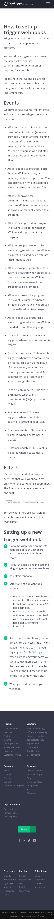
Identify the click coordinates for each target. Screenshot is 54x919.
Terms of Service (12, 812)
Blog (29, 778)
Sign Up (7, 739)
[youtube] (33, 840)
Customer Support (35, 774)
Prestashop (9, 890)
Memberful (40, 879)
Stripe (37, 875)
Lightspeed (9, 883)
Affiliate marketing (36, 728)
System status (10, 809)
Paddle (22, 887)
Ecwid (6, 894)
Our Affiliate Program (14, 785)
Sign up (23, 829)
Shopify (7, 875)
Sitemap (31, 793)
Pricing (7, 736)
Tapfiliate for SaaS (35, 739)
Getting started (11, 743)
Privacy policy (10, 816)
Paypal (22, 875)
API (28, 789)
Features (8, 732)
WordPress (24, 890)
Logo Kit (7, 774)
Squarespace (25, 879)
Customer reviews (12, 754)
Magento (8, 887)
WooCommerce (11, 879)
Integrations (32, 785)
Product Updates (35, 770)
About (7, 770)
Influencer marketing (37, 732)
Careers (7, 778)
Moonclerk (40, 887)
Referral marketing (36, 736)
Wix (21, 883)
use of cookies (39, 916)
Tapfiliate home (11, 728)
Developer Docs (34, 781)
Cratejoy (39, 883)
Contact (7, 781)
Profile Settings (32, 652)
